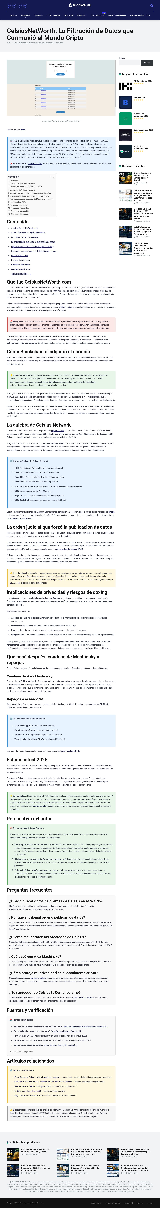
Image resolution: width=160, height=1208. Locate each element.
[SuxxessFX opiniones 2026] (125, 124)
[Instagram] (20, 6)
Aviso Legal (129, 1203)
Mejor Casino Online (117, 15)
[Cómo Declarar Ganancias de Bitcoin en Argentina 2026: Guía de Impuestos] (125, 254)
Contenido (14, 181)
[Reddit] (25, 6)
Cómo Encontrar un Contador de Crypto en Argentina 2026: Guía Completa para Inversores (143, 195)
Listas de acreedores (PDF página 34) (60, 1045)
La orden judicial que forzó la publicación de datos (30, 193)
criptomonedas (65, 307)
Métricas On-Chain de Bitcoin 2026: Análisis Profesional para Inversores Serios (143, 214)
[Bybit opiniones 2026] (125, 140)
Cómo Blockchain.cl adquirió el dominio (26, 187)
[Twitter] (14, 6)
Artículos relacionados (20, 214)
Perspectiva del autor (18, 205)
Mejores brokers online (140, 15)
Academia (25, 15)
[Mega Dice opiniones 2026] (125, 157)
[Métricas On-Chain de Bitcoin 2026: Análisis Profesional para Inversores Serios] (125, 219)
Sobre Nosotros (96, 1203)
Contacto (139, 1203)
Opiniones (38, 15)
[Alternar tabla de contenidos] (51, 177)
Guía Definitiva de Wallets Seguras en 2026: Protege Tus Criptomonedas (143, 230)
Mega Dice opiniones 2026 (141, 147)
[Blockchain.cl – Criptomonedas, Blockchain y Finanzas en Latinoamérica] (80, 5)
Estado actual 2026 (18, 202)
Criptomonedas (53, 15)
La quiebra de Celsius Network (22, 190)
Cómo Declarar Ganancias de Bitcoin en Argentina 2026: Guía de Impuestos (143, 248)
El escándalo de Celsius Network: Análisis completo (37, 1077)
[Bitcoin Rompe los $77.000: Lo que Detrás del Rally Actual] (125, 183)
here (23, 130)
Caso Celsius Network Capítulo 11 (66, 1031)
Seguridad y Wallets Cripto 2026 (28, 1095)
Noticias (13, 15)
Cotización (68, 15)
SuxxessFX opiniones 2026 (141, 114)
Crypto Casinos (97, 15)
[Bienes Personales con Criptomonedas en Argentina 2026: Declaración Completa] (113, 1176)
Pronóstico (82, 15)
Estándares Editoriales (113, 1203)
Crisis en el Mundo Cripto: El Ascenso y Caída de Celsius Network (43, 1082)
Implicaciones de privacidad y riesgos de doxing (29, 196)
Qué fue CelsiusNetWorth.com (22, 184)
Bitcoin (112, 512)
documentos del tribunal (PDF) (69, 549)
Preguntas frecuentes (20, 208)
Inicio (9, 43)
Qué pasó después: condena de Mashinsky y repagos (32, 199)
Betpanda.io (139, 97)
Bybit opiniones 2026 (143, 130)
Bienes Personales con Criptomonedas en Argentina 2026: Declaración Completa (135, 1168)
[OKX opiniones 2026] (125, 92)
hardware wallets (40, 806)
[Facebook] (9, 6)
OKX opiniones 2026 (143, 81)
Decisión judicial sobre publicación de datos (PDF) (86, 1027)
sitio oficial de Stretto (70, 751)
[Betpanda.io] (125, 108)
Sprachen (150, 1203)
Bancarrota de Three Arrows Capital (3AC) (32, 1086)
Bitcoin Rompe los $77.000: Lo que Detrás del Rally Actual (142, 176)
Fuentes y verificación (20, 211)
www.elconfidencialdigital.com (123, 1191)
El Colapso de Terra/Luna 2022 (28, 1091)
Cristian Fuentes (35, 163)
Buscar (122, 58)
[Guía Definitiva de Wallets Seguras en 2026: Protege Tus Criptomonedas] (125, 237)
